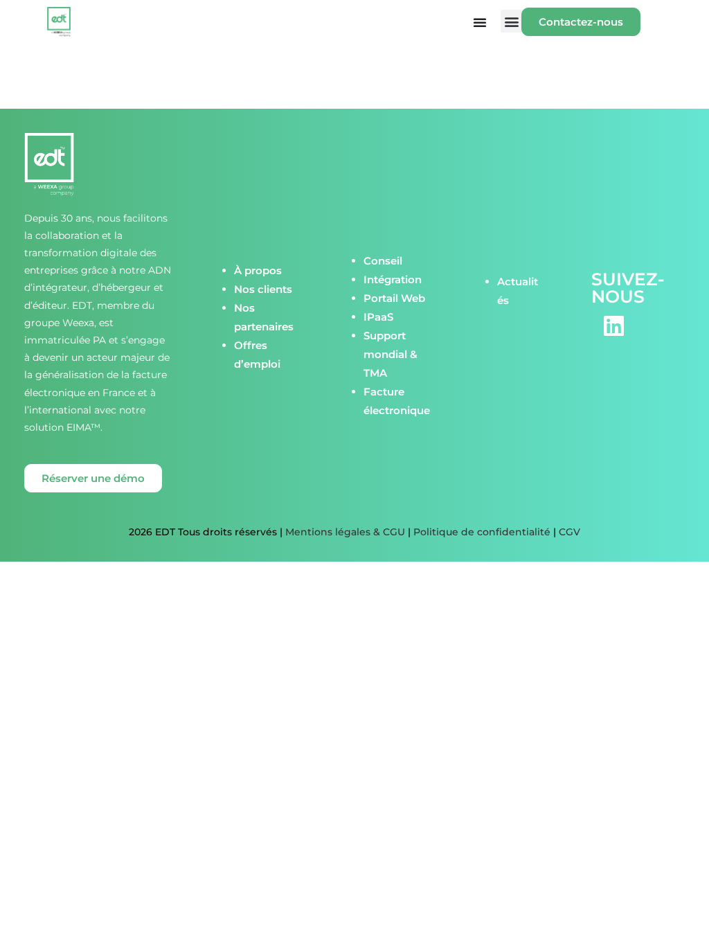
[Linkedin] (614, 326)
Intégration (393, 279)
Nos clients (263, 289)
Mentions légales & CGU (345, 532)
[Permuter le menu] (480, 22)
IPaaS (378, 316)
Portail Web (394, 298)
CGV (569, 532)
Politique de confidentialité (481, 532)
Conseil (383, 260)
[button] (512, 21)
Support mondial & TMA (391, 354)
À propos (258, 270)
